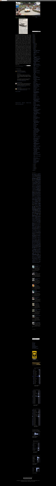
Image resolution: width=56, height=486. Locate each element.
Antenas (35, 177)
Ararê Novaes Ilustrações (35, 346)
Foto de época (35, 78)
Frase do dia (36, 207)
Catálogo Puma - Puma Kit (36, 86)
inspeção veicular (37, 216)
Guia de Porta (38, 215)
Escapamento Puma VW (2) (36, 152)
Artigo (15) (34, 74)
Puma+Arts (34, 127)
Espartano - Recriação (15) (37, 322)
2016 (33, 35)
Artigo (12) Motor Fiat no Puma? (36, 109)
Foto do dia (34, 49)
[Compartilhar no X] (28, 65)
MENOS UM (33, 225)
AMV (36, 176)
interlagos (39, 217)
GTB (35, 210)
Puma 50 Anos (38, 241)
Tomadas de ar (33, 261)
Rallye (34, 252)
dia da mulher (36, 193)
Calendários (37, 182)
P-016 (34, 232)
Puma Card (33, 243)
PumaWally (34, 249)
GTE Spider (36, 213)
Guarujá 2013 (33, 215)
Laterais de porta (38, 219)
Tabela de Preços (35, 259)
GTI (40, 213)
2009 (33, 42)
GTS (37, 214)
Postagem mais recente (18, 102)
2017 (33, 34)
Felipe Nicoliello (19, 82)
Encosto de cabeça (35, 196)
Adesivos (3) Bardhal (35, 132)
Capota (39, 183)
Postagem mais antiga (28, 102)
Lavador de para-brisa (34, 220)
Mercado (38, 225)
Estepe (40, 199)
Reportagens (34, 254)
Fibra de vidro (39, 204)
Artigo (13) (34, 102)
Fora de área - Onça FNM (36, 89)
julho (34, 48)
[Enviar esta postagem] (26, 65)
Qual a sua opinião (37, 250)
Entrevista (36, 197)
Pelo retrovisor (34, 235)
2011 (33, 40)
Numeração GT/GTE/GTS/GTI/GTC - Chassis (37, 291)
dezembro (35, 43)
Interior (36, 217)
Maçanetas (33, 223)
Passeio (34, 234)
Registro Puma (38, 252)
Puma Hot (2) (34, 125)
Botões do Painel (37, 181)
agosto (34, 47)
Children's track (37, 187)
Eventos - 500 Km (35, 83)
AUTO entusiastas (34, 347)
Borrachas (33, 181)
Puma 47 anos (34, 241)
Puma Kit (37, 246)
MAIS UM (33, 224)
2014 (33, 37)
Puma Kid (34, 246)
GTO (34, 214)
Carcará (33, 184)
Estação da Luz (36, 199)
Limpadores (39, 220)
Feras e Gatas (35, 88)
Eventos (36, 201)
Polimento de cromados (36, 85)
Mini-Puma (39, 226)
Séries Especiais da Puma (34, 257)
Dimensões (38, 194)
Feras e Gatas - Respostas (36, 104)
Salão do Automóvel (35, 256)
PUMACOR (35, 284)
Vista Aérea (34, 90)
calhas (40, 182)
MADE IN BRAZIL (38, 223)
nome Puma (37, 229)
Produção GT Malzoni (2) (36, 131)
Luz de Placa (38, 222)
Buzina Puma (33, 182)
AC (32, 173)
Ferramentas (35, 204)
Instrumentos (33, 217)
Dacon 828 (34, 191)
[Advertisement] (21, 97)
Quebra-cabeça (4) (35, 153)
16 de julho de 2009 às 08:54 (21, 80)
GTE (33, 212)
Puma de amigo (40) (35, 60)
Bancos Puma (35, 272)
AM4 (34, 176)
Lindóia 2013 (38, 221)
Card (35, 184)
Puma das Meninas (37, 244)
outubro (34, 45)
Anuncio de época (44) (35, 91)
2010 (33, 41)
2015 (33, 36)
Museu (37, 228)
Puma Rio (38, 247)
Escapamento (39, 197)
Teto (39, 260)
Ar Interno (39, 178)
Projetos (33, 240)
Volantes (38, 262)
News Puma (34, 229)
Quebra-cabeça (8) (35, 76)
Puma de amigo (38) (35, 124)
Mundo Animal (33, 228)
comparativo (38, 188)
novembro (35, 44)
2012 (33, 39)
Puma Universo (34, 345)
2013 (33, 38)
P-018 (37, 232)
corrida (37, 189)
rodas (40, 255)
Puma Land (33, 344)
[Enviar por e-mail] (27, 65)
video (35, 262)
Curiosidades (39, 190)
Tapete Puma (37, 260)
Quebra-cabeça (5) (35, 134)
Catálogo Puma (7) (35, 107)
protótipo (36, 240)
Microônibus (33, 226)
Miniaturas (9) (34, 108)
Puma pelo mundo (35, 81)
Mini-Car (36, 226)
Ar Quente (34, 179)
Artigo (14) (34, 82)
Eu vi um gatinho (35, 200)
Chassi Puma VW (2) (36, 303)
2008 (33, 170)
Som (32, 258)
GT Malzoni (35, 209)
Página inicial (23, 102)
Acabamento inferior (35, 173)
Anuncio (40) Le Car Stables (36, 130)
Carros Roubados (36, 185)
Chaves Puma (33, 187)
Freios (39, 207)
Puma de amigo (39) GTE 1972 (36, 84)
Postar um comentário (17, 91)
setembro (35, 46)
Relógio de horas (35, 253)
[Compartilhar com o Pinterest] (30, 65)
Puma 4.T (39, 240)
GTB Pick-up (39, 210)
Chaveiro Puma (37, 186)
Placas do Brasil (34, 237)
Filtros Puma (36, 205)
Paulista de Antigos (38, 234)
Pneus (36, 238)
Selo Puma (39, 256)
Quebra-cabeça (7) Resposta (36, 77)
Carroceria (37, 184)
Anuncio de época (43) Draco (36, 101)
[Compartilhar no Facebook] (29, 65)
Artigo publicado (21, 66)
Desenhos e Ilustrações (38, 191)
